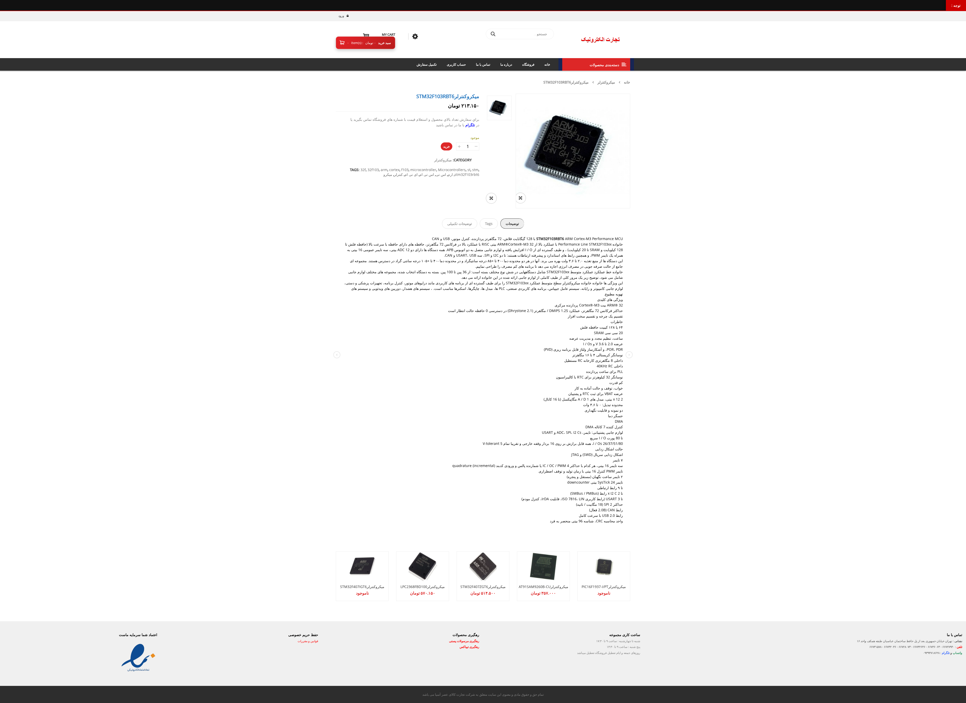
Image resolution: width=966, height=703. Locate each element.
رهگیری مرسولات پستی (464, 641)
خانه (627, 82)
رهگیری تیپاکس (469, 647)
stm (475, 169)
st (468, 169)
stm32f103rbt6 (467, 174)
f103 (405, 169)
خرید (446, 146)
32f (363, 169)
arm (384, 169)
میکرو (387, 174)
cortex (394, 169)
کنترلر (398, 174)
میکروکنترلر (606, 82)
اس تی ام (426, 174)
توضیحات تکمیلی (459, 223)
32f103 (373, 169)
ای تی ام (411, 174)
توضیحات (512, 223)
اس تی (441, 174)
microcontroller (423, 169)
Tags (489, 223)
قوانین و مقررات (307, 641)
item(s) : (361, 43)
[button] (497, 198)
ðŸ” (526, 198)
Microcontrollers (452, 169)
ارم (450, 174)
